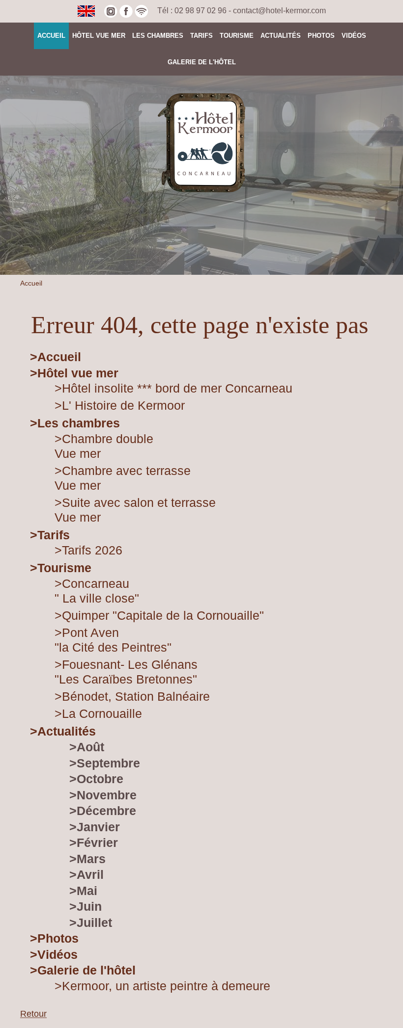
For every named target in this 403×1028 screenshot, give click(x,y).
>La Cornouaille (98, 713)
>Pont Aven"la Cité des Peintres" (113, 640)
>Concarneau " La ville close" (97, 591)
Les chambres (157, 35)
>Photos (54, 938)
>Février (93, 842)
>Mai (83, 890)
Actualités (280, 35)
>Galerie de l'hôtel (83, 970)
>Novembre (103, 795)
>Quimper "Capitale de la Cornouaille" (159, 615)
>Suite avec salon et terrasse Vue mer (135, 510)
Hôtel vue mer (98, 35)
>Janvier (94, 827)
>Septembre (104, 763)
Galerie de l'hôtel (202, 62)
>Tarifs (50, 535)
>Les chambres (75, 423)
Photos (321, 35)
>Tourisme (60, 568)
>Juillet (90, 922)
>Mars (87, 859)
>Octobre (96, 779)
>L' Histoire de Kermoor (120, 405)
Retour (33, 1013)
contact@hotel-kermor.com (279, 10)
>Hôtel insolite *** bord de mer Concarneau (173, 388)
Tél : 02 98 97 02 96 (193, 10)
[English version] (86, 10)
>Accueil (55, 357)
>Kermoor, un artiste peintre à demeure (162, 986)
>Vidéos (54, 954)
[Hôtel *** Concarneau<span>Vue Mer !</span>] (201, 142)
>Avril (86, 874)
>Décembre (102, 810)
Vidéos (354, 35)
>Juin (85, 906)
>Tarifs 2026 (88, 550)
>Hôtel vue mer (74, 373)
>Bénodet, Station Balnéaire (132, 696)
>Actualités (63, 731)
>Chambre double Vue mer (104, 446)
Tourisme (237, 35)
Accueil (51, 35)
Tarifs (201, 35)
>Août (86, 747)
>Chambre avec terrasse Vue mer (123, 478)
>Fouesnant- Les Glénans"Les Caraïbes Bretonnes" (126, 672)
